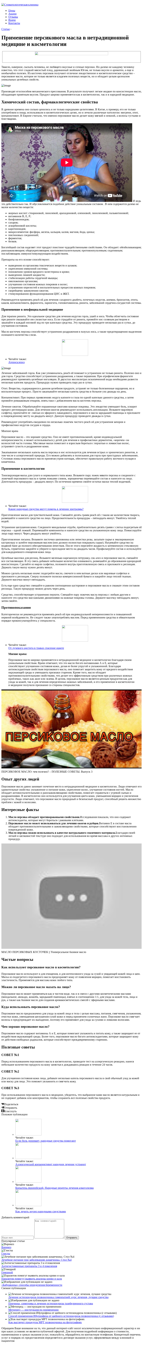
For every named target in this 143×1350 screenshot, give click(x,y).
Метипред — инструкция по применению (33, 1309)
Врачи (12, 20)
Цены (11, 10)
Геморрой (7, 1272)
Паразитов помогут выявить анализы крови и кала (31, 1278)
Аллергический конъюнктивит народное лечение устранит (50, 1164)
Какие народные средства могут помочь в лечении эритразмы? (46, 509)
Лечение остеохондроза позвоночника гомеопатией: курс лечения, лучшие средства (58, 1297)
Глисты (5, 1253)
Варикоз (6, 1247)
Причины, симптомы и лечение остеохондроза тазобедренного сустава (50, 1303)
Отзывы (13, 16)
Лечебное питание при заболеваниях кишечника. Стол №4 (36, 1259)
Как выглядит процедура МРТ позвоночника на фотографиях (45, 1322)
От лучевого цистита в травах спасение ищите (36, 648)
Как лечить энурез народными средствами (40, 1211)
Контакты (14, 23)
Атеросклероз (16, 362)
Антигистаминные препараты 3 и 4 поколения (29, 1266)
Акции (12, 13)
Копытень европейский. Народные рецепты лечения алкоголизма (54, 1187)
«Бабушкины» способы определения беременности (31, 1284)
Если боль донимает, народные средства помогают (45, 1140)
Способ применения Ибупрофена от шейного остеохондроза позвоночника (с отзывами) (61, 1316)
